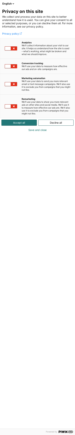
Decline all (56, 122)
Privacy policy (10, 33)
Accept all (19, 122)
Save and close (37, 130)
